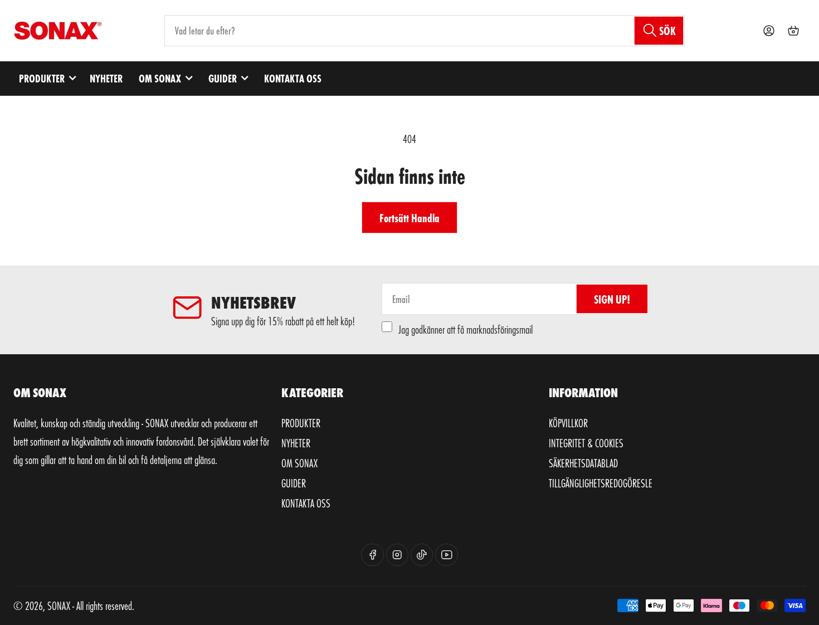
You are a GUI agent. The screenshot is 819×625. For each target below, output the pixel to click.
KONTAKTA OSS (292, 78)
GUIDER (222, 78)
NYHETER (106, 78)
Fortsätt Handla (409, 217)
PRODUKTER (42, 78)
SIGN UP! (612, 298)
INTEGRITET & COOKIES (586, 443)
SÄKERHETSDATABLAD (583, 463)
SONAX (58, 605)
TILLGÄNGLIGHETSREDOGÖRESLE (600, 483)
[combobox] (424, 30)
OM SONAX (160, 78)
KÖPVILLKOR (568, 423)
